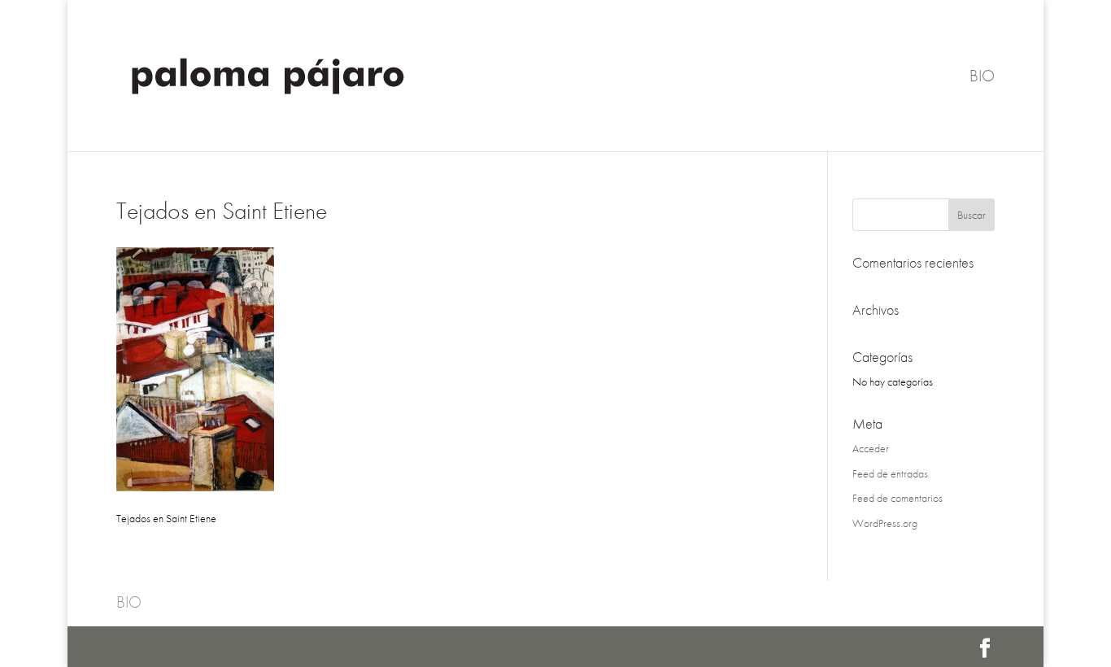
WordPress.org (884, 523)
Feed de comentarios (897, 497)
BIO (982, 78)
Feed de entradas (890, 473)
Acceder (870, 448)
